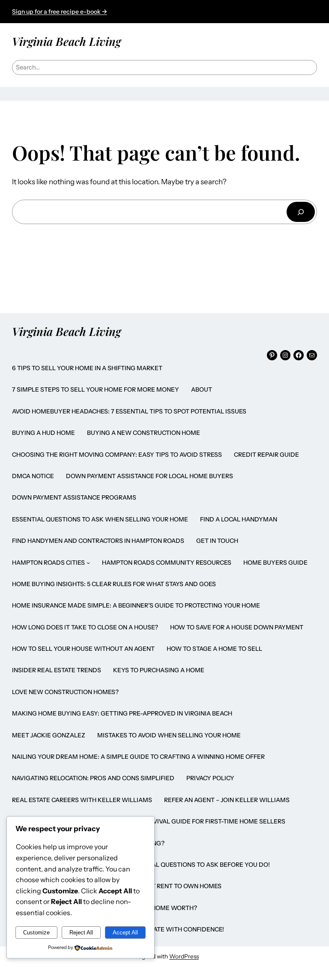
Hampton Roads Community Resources (166, 562)
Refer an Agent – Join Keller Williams (227, 800)
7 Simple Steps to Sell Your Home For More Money (95, 389)
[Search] (301, 212)
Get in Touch (217, 541)
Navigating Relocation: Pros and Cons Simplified (93, 778)
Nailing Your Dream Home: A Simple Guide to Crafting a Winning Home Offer (138, 756)
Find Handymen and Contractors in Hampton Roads (98, 541)
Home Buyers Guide (275, 562)
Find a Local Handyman (238, 519)
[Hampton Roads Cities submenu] (88, 562)
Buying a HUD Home (43, 433)
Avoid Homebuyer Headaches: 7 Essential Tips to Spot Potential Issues (129, 411)
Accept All (125, 932)
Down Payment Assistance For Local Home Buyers (149, 476)
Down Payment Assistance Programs (74, 497)
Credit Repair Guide (266, 454)
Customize (36, 932)
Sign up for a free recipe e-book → (59, 11)
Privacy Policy (210, 778)
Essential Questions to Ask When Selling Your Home (100, 519)
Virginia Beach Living (66, 41)
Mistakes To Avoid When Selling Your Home (169, 735)
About (201, 389)
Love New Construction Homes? (65, 692)
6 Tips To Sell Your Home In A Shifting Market (87, 368)
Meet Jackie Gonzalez (48, 735)
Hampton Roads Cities (48, 562)
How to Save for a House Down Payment (236, 627)
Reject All (81, 932)
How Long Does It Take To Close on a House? (85, 627)
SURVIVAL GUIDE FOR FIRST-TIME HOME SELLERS (213, 821)
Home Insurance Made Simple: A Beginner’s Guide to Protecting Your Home (136, 605)
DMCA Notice (33, 476)
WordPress (184, 956)
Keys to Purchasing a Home (158, 670)
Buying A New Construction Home (143, 433)
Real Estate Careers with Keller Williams (82, 800)
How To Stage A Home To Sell (214, 649)
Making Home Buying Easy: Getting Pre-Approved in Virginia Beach (122, 713)
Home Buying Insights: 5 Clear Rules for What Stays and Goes (114, 584)
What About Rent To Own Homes (168, 886)
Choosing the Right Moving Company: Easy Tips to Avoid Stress (117, 454)
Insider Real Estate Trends (56, 670)
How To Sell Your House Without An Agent (83, 649)
